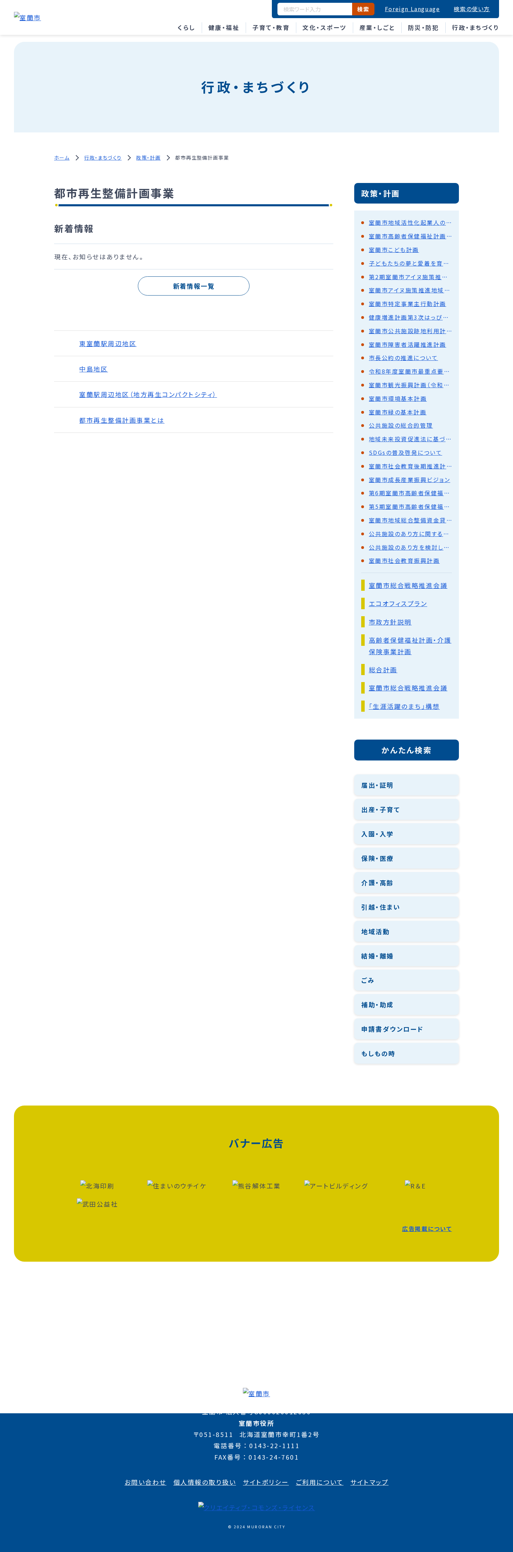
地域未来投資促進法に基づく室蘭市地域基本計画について (410, 439)
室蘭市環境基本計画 (398, 398)
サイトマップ (369, 1481)
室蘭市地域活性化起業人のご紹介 (410, 222)
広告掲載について (427, 1228)
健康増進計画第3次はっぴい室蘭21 (410, 317)
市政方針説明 (390, 621)
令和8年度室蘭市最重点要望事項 (410, 371)
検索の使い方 (472, 9)
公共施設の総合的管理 (401, 425)
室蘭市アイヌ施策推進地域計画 (410, 290)
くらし (186, 27)
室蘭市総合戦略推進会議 (408, 585)
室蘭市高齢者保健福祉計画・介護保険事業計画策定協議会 (410, 236)
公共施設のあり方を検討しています (410, 547)
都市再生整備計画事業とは (121, 420)
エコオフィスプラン (398, 603)
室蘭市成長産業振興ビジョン (410, 479)
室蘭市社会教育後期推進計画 (410, 466)
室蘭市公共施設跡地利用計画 (410, 331)
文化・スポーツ (325, 27)
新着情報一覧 (194, 285)
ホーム (61, 157)
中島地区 (93, 368)
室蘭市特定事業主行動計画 (407, 303)
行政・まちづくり (475, 27)
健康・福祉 (224, 27)
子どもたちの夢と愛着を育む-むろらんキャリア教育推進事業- (410, 263)
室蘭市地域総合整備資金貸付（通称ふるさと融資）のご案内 (410, 520)
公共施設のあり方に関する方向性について (410, 533)
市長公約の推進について (403, 357)
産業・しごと (377, 27)
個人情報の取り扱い (204, 1481)
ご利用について (320, 1481)
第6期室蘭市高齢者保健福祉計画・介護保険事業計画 (410, 493)
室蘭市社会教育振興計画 (404, 560)
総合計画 (383, 669)
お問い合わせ (145, 1481)
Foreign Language (412, 9)
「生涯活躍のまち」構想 (404, 706)
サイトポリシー (266, 1481)
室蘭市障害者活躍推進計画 (407, 344)
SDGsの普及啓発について (406, 452)
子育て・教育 (271, 27)
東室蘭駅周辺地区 (107, 343)
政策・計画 (148, 157)
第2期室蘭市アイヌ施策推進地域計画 (410, 277)
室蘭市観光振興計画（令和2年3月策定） (410, 385)
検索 (363, 9)
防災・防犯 (423, 27)
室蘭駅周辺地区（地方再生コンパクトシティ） (148, 394)
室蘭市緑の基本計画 (398, 412)
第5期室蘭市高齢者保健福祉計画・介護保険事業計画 (410, 506)
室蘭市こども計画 (394, 249)
